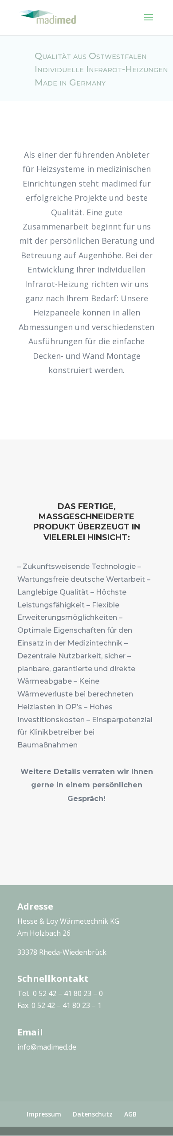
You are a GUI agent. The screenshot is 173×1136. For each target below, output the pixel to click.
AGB (130, 1114)
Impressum (44, 1114)
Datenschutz (93, 1114)
